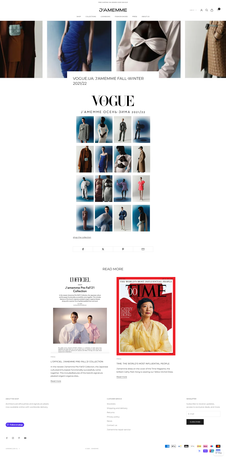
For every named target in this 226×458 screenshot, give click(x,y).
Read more (56, 381)
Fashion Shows (121, 16)
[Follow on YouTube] (25, 438)
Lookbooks (105, 16)
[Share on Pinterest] (123, 249)
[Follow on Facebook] (7, 438)
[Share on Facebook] (83, 249)
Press (134, 16)
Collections (91, 16)
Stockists (111, 404)
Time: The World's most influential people (143, 363)
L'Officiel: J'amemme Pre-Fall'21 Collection (77, 361)
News (109, 421)
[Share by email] (143, 249)
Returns (111, 412)
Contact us (112, 425)
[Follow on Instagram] (13, 438)
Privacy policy (113, 417)
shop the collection (82, 237)
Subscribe (195, 422)
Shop (79, 16)
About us (145, 16)
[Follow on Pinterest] (19, 438)
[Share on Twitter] (103, 249)
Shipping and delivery (117, 408)
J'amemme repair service (119, 430)
